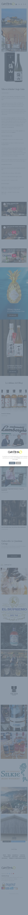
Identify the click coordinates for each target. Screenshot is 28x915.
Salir (18, 463)
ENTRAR (12, 463)
